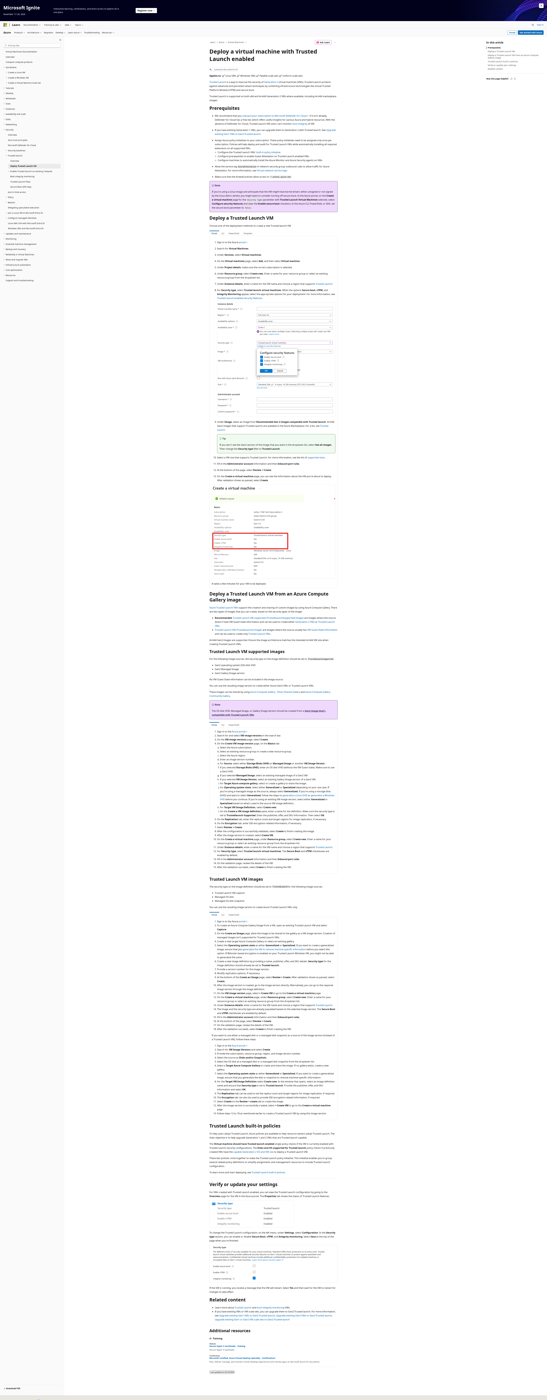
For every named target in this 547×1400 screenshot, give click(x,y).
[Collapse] (60, 40)
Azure (221, 42)
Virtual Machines (236, 42)
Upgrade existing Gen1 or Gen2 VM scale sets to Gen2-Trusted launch (252, 1319)
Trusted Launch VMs (259, 633)
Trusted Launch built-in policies (268, 1172)
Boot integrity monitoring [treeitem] (22, 176)
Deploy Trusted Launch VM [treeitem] (23, 166)
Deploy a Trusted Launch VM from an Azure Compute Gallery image (513, 56)
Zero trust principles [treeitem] (17, 140)
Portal (512, 32)
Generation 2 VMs (305, 621)
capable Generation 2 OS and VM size (253, 1151)
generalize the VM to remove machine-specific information (274, 949)
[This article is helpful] (511, 78)
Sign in (540, 24)
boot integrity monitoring (270, 1307)
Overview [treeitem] (10, 57)
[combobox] (32, 45)
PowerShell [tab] (234, 233)
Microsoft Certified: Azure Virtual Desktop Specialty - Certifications (242, 1358)
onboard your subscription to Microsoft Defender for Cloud (274, 115)
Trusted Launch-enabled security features (239, 298)
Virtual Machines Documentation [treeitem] (21, 51)
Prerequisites (494, 47)
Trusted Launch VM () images (238, 629)
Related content (495, 69)
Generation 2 (271, 82)
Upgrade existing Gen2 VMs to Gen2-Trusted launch (304, 1315)
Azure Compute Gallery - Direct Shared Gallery (275, 692)
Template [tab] (247, 233)
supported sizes (316, 457)
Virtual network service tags (272, 170)
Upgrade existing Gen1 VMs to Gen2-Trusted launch (247, 1315)
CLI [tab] (222, 233)
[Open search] (533, 24)
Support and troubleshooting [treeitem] (20, 280)
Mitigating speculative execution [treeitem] (23, 207)
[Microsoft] (5, 25)
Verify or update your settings (502, 65)
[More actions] (335, 42)
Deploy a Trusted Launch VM (501, 51)
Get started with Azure (531, 32)
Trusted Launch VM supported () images (268, 617)
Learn (212, 42)
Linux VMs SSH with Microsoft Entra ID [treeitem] (26, 223)
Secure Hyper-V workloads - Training (227, 1346)
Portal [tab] (214, 233)
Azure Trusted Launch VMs (223, 607)
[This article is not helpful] (515, 78)
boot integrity (299, 123)
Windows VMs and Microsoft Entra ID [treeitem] (25, 228)
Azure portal (238, 731)
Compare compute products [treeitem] (19, 62)
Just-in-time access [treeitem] (17, 192)
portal (242, 242)
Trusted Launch (217, 82)
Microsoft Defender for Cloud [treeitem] (22, 145)
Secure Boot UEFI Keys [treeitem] (20, 186)
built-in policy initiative (268, 152)
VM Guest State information (322, 629)
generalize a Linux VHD (294, 795)
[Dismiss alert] (541, 5)
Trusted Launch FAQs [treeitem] (20, 181)
